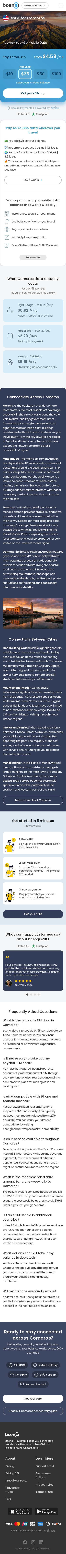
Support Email (45, 1466)
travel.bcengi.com (42, 1268)
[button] (35, 5)
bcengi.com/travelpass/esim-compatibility (31, 1129)
